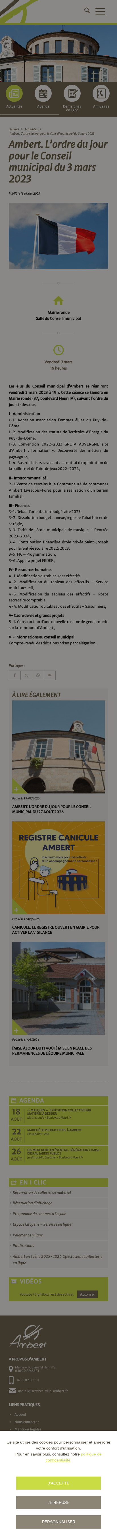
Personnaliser (58, 1522)
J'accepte (58, 1483)
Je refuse (58, 1502)
